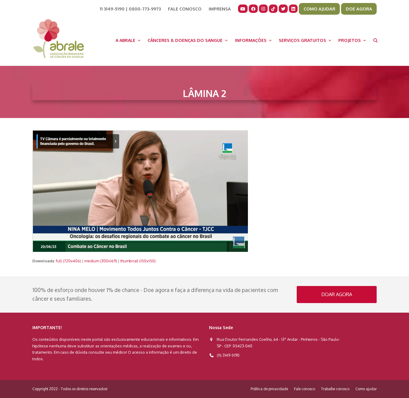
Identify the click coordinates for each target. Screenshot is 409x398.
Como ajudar (366, 389)
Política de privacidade (269, 389)
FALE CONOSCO (185, 8)
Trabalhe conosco (335, 389)
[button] (375, 40)
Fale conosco (304, 389)
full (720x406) (68, 260)
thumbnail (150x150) (138, 260)
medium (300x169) (100, 260)
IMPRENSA (220, 8)
